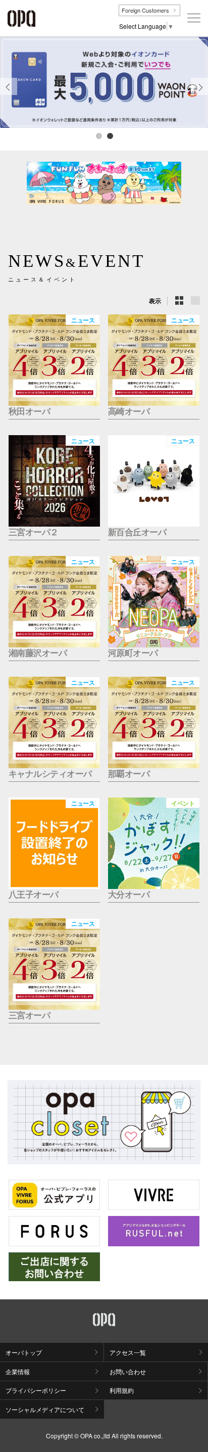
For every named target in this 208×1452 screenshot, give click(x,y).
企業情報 (18, 1371)
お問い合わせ (128, 1371)
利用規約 (122, 1390)
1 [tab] (98, 135)
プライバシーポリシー (36, 1390)
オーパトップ (24, 1352)
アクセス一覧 (128, 1352)
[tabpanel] (104, 82)
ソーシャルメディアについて (45, 1409)
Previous (8, 94)
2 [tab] (109, 135)
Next (199, 94)
